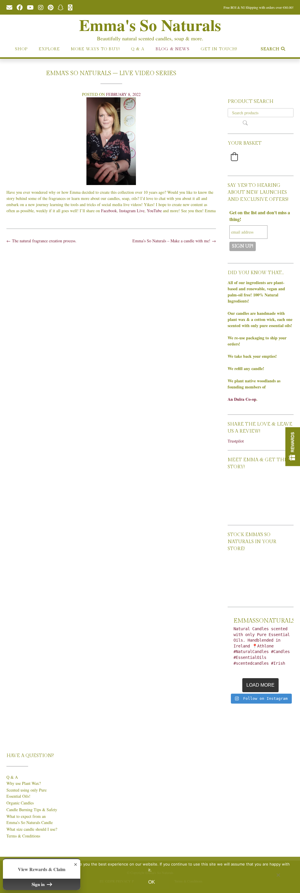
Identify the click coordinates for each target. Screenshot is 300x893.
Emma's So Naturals (150, 25)
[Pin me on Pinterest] (50, 7)
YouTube (154, 210)
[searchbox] (261, 112)
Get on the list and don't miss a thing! (259, 215)
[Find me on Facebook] (20, 7)
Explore (49, 49)
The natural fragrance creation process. (41, 240)
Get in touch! (219, 49)
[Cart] (70, 7)
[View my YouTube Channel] (30, 7)
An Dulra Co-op (242, 399)
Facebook (109, 210)
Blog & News (173, 49)
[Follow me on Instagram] (40, 7)
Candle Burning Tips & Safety (31, 809)
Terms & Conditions (23, 836)
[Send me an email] (9, 7)
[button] (234, 156)
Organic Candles (20, 803)
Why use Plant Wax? (23, 783)
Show (292, 446)
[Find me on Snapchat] (61, 7)
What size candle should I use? (31, 829)
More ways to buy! (95, 49)
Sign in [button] (39, 884)
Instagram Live (131, 210)
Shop (21, 49)
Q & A (137, 49)
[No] (278, 875)
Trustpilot (236, 441)
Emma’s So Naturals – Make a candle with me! (174, 240)
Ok (151, 882)
